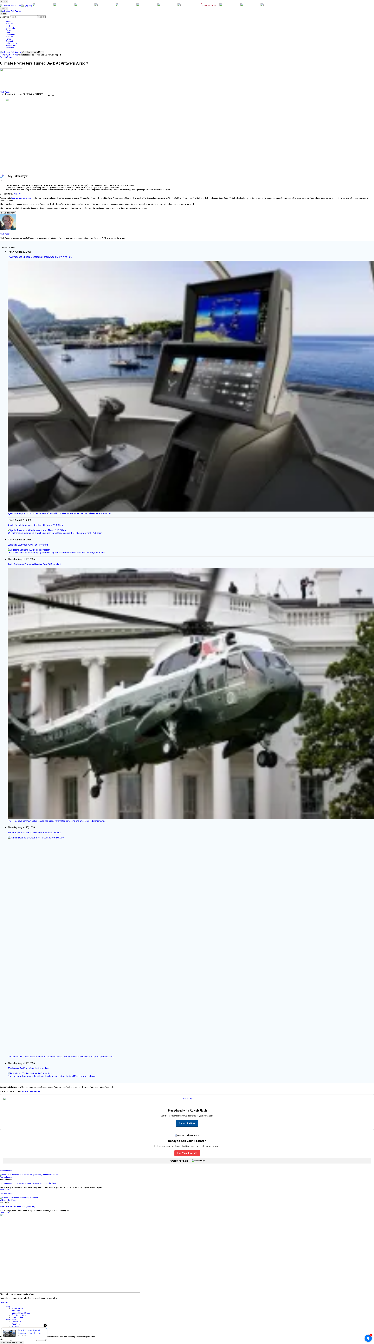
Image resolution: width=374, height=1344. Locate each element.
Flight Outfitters (18, 1317)
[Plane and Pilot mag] (126, 6)
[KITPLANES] (105, 6)
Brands (4, 1)
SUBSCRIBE (5, 1302)
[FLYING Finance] (229, 6)
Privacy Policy (17, 1330)
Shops (9, 1306)
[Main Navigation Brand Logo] (10, 11)
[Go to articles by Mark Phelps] (187, 79)
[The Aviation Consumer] (167, 6)
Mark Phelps (5, 92)
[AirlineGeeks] (43, 6)
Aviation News (12, 55)
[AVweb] (10, 6)
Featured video (6, 1194)
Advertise (16, 1324)
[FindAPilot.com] (250, 6)
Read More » (5, 1189)
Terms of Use (17, 1328)
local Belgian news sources (22, 198)
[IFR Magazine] (188, 6)
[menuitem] (190, 21)
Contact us (17, 194)
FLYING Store (17, 1308)
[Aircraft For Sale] (63, 6)
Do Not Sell (16, 1333)
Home (2, 55)
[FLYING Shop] (271, 6)
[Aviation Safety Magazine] (209, 6)
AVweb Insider (6, 1171)
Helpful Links (11, 1319)
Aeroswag (16, 1311)
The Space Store (19, 1315)
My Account (17, 1326)
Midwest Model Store (21, 1313)
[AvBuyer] (84, 6)
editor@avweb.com (31, 1091)
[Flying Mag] (27, 6)
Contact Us (16, 1322)
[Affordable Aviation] (146, 6)
